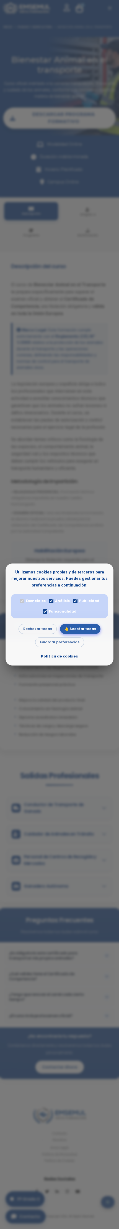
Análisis (62, 600)
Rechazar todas (37, 628)
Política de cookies (59, 656)
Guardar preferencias (59, 642)
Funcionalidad (62, 611)
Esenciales (36, 600)
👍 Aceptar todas (80, 628)
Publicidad (89, 600)
